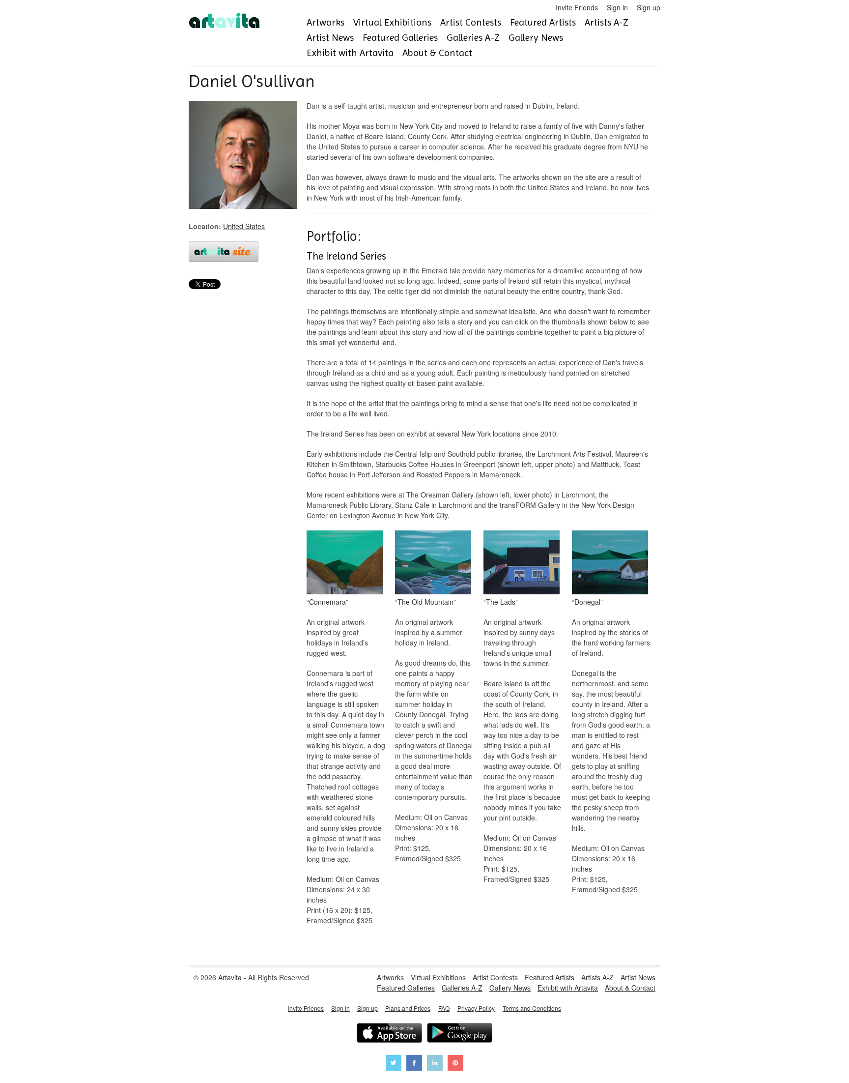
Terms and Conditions (532, 1008)
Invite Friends (577, 7)
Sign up (648, 7)
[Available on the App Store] (389, 1034)
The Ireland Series (346, 256)
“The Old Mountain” (425, 602)
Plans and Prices (407, 1008)
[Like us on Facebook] (414, 1064)
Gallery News (536, 37)
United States (244, 226)
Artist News (330, 37)
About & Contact (437, 53)
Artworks (325, 22)
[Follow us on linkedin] (435, 1064)
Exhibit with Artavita (350, 53)
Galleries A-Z (473, 37)
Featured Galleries (400, 37)
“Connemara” (327, 602)
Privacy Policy (476, 1008)
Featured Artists (543, 22)
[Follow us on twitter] (393, 1064)
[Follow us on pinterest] (455, 1064)
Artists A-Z (606, 22)
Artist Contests (470, 22)
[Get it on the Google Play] (459, 1034)
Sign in (617, 7)
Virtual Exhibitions (392, 22)
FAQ (444, 1008)
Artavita (230, 977)
